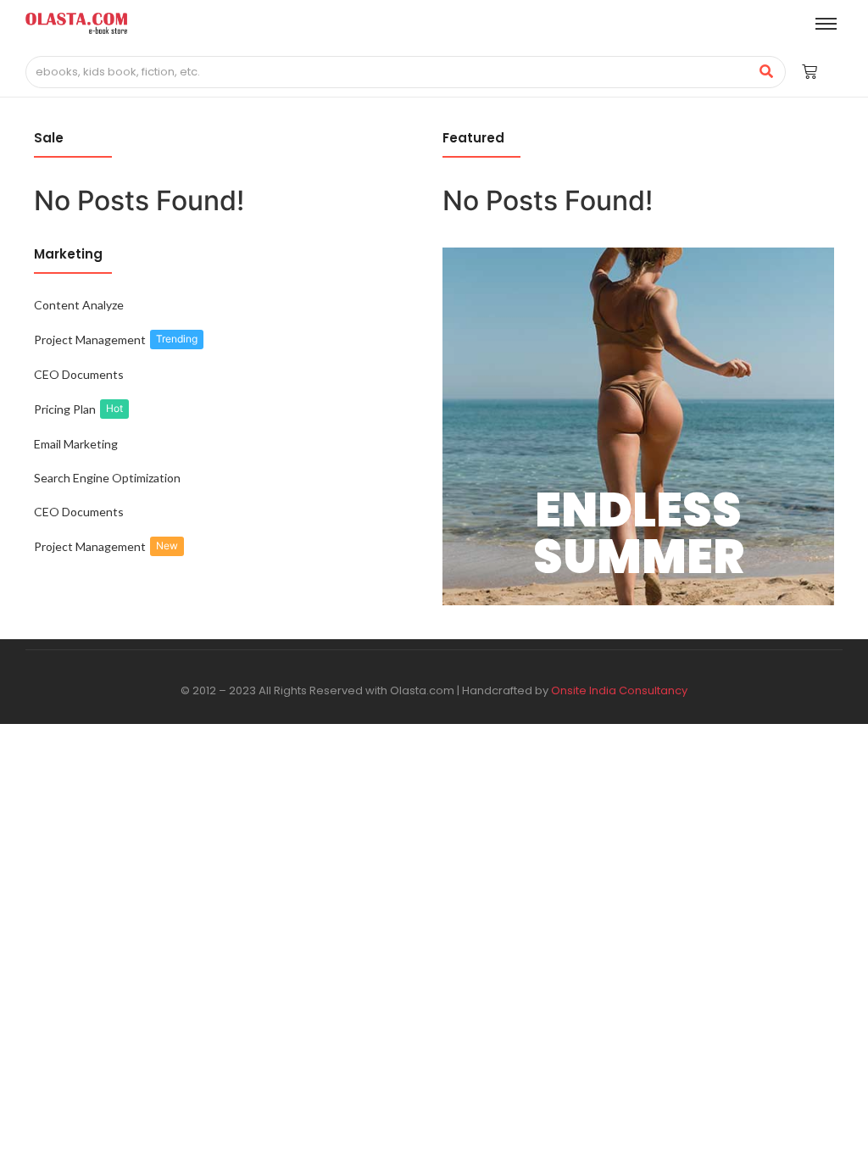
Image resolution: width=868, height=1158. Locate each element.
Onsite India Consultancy (619, 690)
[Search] (766, 72)
